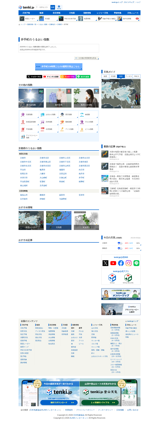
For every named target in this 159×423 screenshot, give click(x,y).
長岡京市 (24, 174)
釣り (93, 353)
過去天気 (38, 337)
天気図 (72, 13)
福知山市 (24, 195)
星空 (72, 340)
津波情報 (51, 334)
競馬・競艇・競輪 (97, 350)
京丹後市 (24, 199)
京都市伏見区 (45, 166)
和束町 (62, 182)
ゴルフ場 (94, 344)
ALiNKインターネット (51, 410)
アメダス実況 (40, 331)
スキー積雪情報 (116, 366)
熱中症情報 (115, 350)
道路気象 (23, 359)
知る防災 (51, 344)
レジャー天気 (102, 13)
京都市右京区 (25, 166)
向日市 (81, 170)
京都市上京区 (64, 158)
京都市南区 (83, 162)
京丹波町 (43, 186)
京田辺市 (63, 174)
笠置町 (42, 182)
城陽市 (62, 170)
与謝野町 (63, 199)
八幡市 (42, 174)
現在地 (59, 8)
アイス (81, 340)
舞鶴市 (42, 195)
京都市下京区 (64, 162)
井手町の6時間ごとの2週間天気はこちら (61, 66)
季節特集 (117, 13)
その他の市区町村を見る (87, 58)
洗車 (72, 353)
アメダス (128, 76)
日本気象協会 (35, 410)
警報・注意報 (53, 328)
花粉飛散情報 (115, 329)
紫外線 (73, 347)
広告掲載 (120, 410)
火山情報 (51, 337)
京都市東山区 (45, 162)
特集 (127, 337)
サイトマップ (129, 2)
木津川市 (24, 178)
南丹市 (81, 174)
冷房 (80, 337)
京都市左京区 (84, 158)
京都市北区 (44, 158)
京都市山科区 (64, 166)
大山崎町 (43, 178)
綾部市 (62, 195)
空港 (93, 334)
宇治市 (23, 170)
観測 (41, 13)
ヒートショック (116, 360)
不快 (80, 334)
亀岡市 (42, 170)
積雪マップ (24, 347)
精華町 (81, 182)
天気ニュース (133, 13)
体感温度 (74, 350)
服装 (72, 334)
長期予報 (23, 340)
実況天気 (38, 334)
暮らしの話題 (130, 331)
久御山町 (63, 178)
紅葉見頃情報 (115, 355)
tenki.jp (27, 8)
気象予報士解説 (131, 328)
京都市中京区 (25, 162)
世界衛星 (65, 334)
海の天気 (94, 331)
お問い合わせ (132, 410)
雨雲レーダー (25, 344)
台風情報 (51, 340)
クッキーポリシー (105, 410)
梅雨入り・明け (116, 345)
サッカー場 (95, 340)
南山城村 (24, 186)
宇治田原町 (24, 182)
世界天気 (23, 331)
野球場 (93, 337)
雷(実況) (38, 340)
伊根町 (42, 199)
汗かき (81, 331)
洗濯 (72, 331)
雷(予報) (23, 356)
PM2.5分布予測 (26, 350)
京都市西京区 (84, 166)
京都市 (23, 158)
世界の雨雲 (24, 353)
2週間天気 (24, 337)
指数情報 (87, 13)
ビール (81, 344)
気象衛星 (65, 331)
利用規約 (69, 410)
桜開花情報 (115, 334)
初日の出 (115, 371)
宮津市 (81, 195)
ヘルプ (138, 2)
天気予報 (26, 13)
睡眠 (72, 356)
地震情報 (51, 331)
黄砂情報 (23, 363)
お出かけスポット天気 (99, 356)
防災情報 (56, 13)
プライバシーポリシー (85, 410)
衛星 (105, 76)
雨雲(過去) (39, 328)
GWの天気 (115, 339)
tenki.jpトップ (117, 2)
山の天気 (94, 328)
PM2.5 (136, 76)
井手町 (81, 178)
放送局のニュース (132, 334)
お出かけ (74, 337)
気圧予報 (23, 334)
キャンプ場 (95, 347)
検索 (52, 7)
